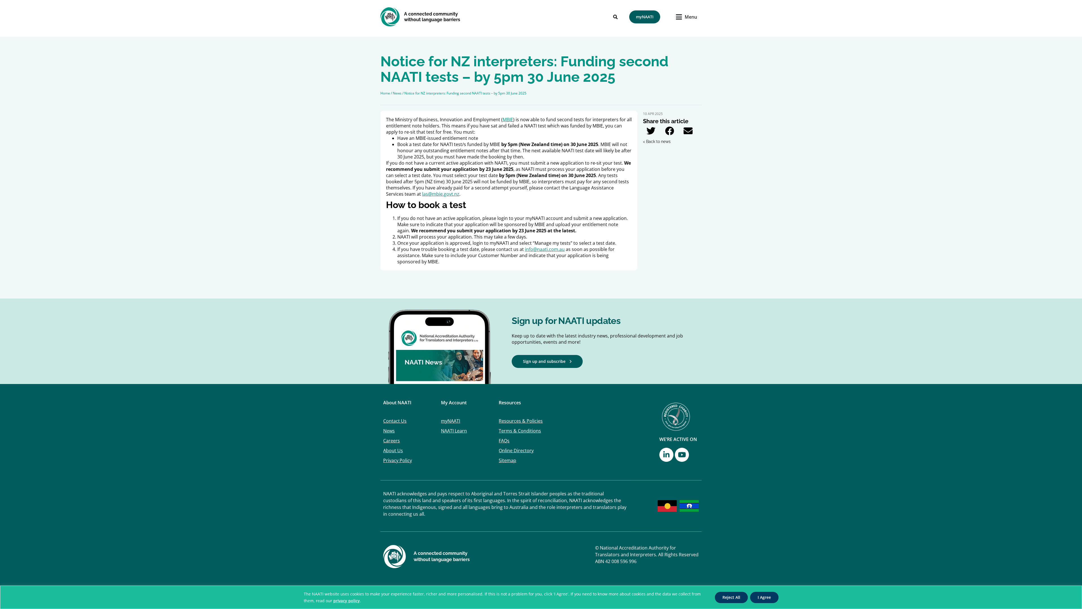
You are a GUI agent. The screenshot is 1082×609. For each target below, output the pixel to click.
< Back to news (657, 141)
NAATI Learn (454, 431)
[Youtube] (682, 455)
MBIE (508, 119)
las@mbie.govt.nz (440, 194)
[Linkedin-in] (666, 455)
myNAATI (450, 421)
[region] (541, 597)
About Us (393, 450)
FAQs (504, 440)
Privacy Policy (397, 460)
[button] (651, 130)
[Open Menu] (680, 17)
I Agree (764, 597)
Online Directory (516, 450)
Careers (391, 440)
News (389, 431)
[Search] (615, 17)
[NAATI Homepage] (390, 16)
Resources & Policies (521, 421)
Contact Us (395, 421)
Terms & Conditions (520, 431)
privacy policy (346, 600)
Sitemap (507, 460)
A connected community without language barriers (432, 16)
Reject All (731, 597)
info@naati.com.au (545, 249)
